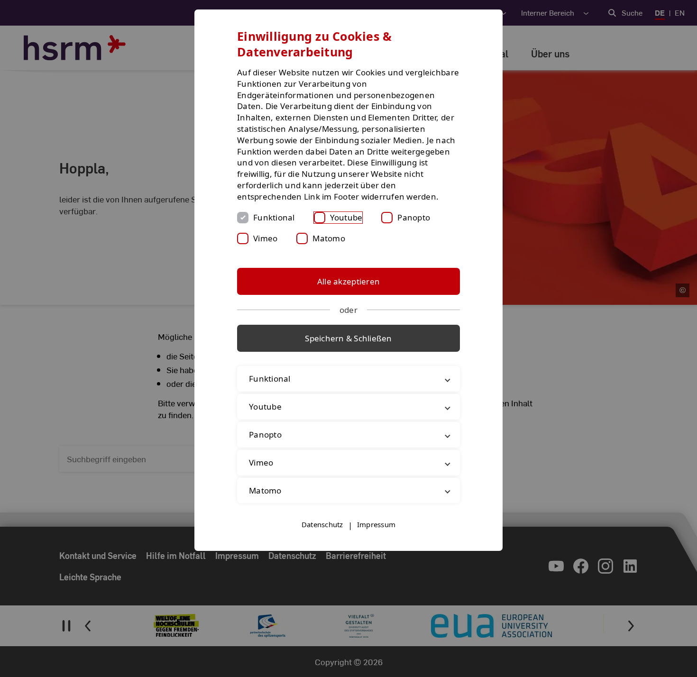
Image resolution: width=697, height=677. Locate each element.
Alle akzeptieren (348, 281)
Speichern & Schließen (348, 338)
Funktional (274, 217)
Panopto (413, 217)
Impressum (376, 524)
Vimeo (265, 238)
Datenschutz (322, 524)
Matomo (328, 238)
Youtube (346, 217)
